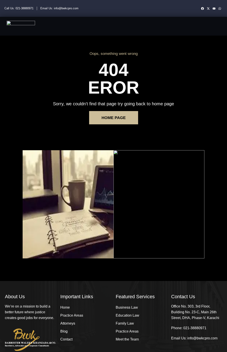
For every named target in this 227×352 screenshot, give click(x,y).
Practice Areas (71, 315)
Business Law (127, 307)
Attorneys (67, 323)
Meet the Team (127, 339)
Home (65, 307)
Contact (66, 339)
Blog (64, 331)
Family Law (125, 323)
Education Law (127, 315)
